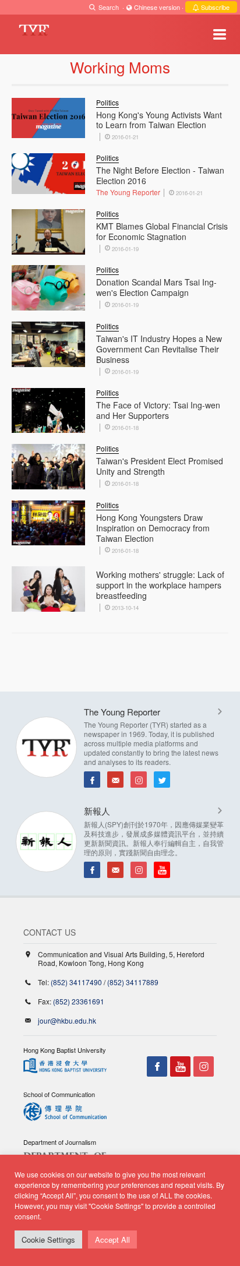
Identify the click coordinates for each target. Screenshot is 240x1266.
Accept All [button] (112, 1239)
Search (109, 7)
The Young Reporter (128, 192)
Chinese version (157, 7)
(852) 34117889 (132, 982)
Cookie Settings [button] (48, 1239)
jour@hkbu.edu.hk (67, 1020)
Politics (107, 102)
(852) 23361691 (78, 1001)
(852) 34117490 (76, 982)
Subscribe (214, 7)
